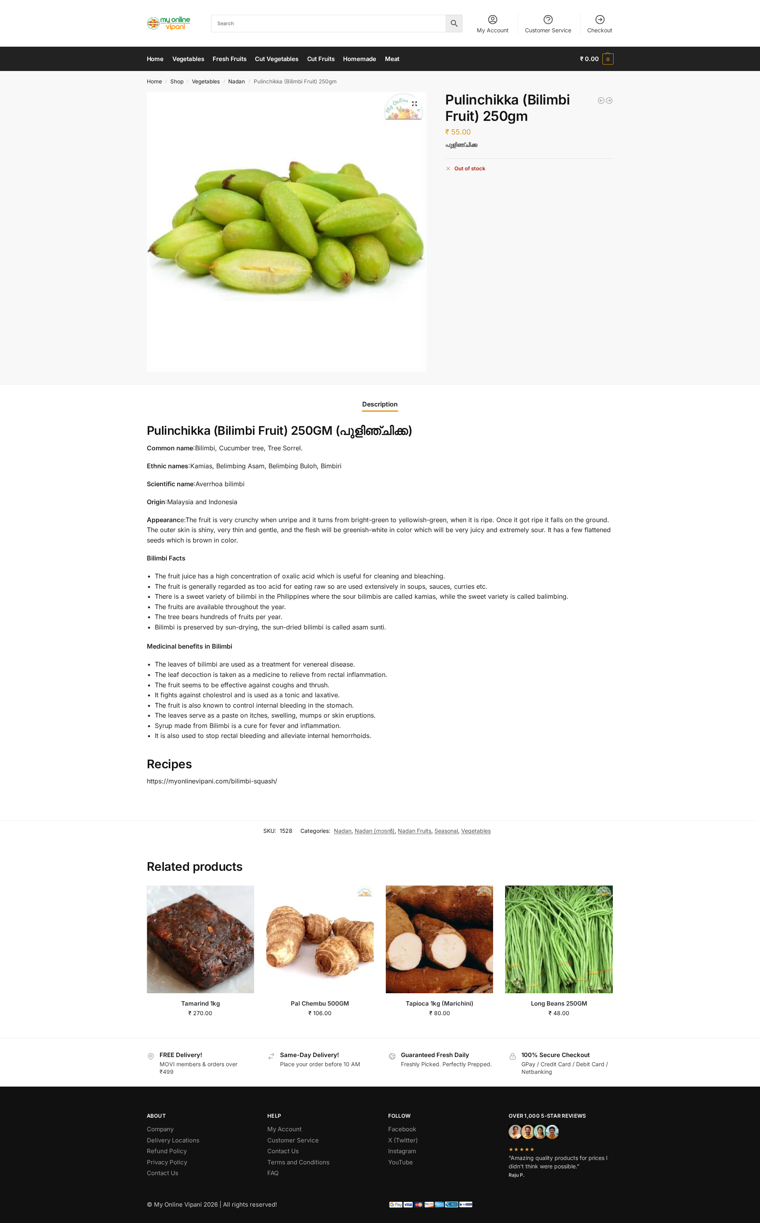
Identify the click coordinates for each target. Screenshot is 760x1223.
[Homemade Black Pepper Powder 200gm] (609, 101)
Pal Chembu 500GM (320, 1003)
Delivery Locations (173, 1140)
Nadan (236, 81)
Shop (177, 81)
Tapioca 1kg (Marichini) (440, 1003)
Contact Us (162, 1173)
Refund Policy (167, 1151)
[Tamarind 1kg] (201, 939)
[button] (596, 59)
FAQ (272, 1173)
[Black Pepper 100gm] (601, 101)
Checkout (599, 30)
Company (160, 1129)
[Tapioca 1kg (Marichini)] (440, 939)
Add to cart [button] (200, 1029)
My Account (493, 30)
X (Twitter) (403, 1140)
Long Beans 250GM (559, 1003)
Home (154, 81)
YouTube (400, 1162)
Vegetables (206, 81)
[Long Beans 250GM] (559, 939)
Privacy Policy (167, 1162)
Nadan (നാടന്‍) (375, 830)
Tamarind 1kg (200, 1003)
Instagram (402, 1151)
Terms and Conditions (298, 1162)
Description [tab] (380, 404)
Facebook (402, 1129)
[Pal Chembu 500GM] (320, 939)
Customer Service (548, 30)
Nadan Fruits (414, 830)
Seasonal (446, 830)
